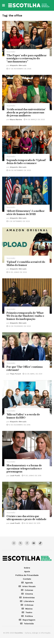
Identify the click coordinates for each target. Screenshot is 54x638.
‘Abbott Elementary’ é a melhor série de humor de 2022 (25, 213)
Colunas (29, 590)
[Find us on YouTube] (33, 543)
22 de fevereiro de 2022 (19, 326)
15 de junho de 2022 (17, 272)
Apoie (27, 571)
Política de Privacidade (27, 575)
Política (29, 616)
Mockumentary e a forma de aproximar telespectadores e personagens (24, 468)
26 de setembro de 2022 (19, 170)
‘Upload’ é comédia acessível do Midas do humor (25, 263)
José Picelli (15, 476)
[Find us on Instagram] (14, 543)
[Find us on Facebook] (27, 543)
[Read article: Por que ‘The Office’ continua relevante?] (27, 350)
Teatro (28, 612)
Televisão (10, 52)
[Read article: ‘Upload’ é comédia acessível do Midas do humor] (27, 245)
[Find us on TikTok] (40, 543)
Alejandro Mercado (18, 65)
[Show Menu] (3, 5)
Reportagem (29, 620)
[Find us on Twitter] (20, 543)
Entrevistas (29, 597)
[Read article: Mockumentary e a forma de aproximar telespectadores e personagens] (27, 448)
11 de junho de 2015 (32, 476)
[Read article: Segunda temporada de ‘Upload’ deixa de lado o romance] (27, 143)
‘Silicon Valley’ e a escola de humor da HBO (23, 416)
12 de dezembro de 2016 (19, 425)
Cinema (29, 594)
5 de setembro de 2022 (19, 221)
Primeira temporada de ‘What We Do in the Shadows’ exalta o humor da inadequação (25, 315)
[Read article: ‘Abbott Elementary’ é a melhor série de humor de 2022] (27, 194)
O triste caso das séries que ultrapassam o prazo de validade (26, 518)
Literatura (29, 601)
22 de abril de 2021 (33, 374)
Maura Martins (16, 119)
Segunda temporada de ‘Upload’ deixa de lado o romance (26, 162)
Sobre (27, 568)
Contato (27, 579)
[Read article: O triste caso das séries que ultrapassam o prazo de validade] (27, 499)
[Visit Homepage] (29, 5)
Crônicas (28, 605)
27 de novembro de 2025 (19, 69)
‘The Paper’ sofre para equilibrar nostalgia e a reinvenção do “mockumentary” (26, 58)
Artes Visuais (29, 586)
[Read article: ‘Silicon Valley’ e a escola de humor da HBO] (27, 397)
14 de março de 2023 (35, 119)
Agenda (29, 582)
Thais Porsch (15, 374)
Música (28, 609)
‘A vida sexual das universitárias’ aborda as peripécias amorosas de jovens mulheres (26, 112)
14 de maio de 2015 (31, 523)
